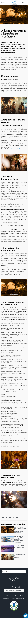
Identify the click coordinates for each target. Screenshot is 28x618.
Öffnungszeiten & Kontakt (19, 598)
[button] (26, 2)
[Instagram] (12, 587)
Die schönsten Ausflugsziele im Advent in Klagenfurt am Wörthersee (19, 539)
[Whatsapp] (19, 587)
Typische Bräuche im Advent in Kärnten (19, 556)
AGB (21, 595)
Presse (7, 595)
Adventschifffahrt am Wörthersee (19, 546)
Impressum (14, 595)
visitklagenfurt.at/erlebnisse (17, 149)
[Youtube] (15, 587)
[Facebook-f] (9, 587)
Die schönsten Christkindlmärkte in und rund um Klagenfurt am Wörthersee (20, 529)
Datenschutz (6, 598)
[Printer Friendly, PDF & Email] (17, 518)
